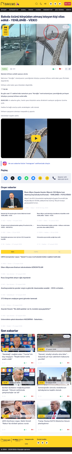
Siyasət (4, 10)
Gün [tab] (12, 252)
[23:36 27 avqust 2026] (18, 376)
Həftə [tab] (36, 252)
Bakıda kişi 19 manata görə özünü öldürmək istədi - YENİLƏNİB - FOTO (16, 214)
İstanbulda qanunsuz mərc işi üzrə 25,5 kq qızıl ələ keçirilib (16, 238)
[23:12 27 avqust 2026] (18, 409)
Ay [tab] (59, 252)
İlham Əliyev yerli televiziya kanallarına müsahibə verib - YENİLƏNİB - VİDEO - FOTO (53, 214)
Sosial (23, 10)
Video (32, 208)
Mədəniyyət (47, 10)
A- (66, 69)
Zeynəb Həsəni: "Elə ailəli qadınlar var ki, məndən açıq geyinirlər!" (26, 309)
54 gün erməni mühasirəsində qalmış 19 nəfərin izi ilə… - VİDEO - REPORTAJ (17, 226)
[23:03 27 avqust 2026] (54, 409)
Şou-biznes (59, 10)
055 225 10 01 (63, 179)
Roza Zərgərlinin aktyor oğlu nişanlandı (15, 278)
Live (69, 3)
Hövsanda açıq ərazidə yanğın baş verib (48, 237)
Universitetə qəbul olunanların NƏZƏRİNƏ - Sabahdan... (22, 319)
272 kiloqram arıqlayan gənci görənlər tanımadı (19, 298)
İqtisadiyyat (13, 10)
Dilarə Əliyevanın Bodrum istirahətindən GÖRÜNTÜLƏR (22, 267)
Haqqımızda (29, 439)
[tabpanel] (36, 291)
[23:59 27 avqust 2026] (18, 343)
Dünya (68, 10)
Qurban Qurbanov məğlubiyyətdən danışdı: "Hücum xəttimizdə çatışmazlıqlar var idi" (16, 390)
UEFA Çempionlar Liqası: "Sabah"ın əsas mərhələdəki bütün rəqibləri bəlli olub (30, 257)
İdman (30, 10)
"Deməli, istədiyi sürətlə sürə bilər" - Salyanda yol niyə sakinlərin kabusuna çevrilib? (53, 356)
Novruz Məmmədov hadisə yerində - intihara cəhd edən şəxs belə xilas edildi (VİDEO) (53, 226)
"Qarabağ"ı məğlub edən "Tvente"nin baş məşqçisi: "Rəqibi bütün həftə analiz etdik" (17, 356)
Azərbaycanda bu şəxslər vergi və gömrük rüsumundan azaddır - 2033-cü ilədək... (32, 288)
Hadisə (38, 10)
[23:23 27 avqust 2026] (54, 376)
